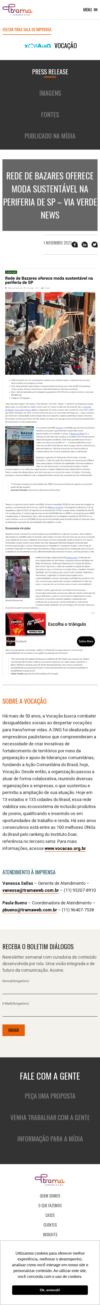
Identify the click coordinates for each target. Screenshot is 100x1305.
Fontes (50, 114)
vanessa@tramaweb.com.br (30, 890)
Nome (15, 981)
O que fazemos (50, 1205)
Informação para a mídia (50, 1138)
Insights (50, 1234)
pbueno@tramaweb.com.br (29, 910)
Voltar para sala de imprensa (26, 30)
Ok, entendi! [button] (50, 1290)
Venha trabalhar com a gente (50, 1117)
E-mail (15, 1003)
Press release (50, 71)
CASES (50, 1215)
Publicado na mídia (50, 135)
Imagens (50, 93)
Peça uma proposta (50, 1095)
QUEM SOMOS (50, 1196)
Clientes (50, 1225)
